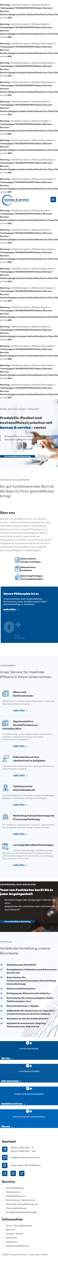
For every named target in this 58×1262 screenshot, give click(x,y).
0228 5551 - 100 (27, 1151)
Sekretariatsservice (15, 1196)
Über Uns (5, 1058)
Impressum (11, 1241)
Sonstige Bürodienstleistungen (21, 1212)
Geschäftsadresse (15, 1188)
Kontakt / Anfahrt (15, 1233)
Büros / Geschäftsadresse (19, 1225)
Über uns (5, 1126)
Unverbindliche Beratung (17, 456)
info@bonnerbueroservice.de (25, 1157)
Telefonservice (13, 1192)
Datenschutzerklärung (17, 1246)
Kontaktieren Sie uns (11, 1104)
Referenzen (11, 1237)
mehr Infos (9, 609)
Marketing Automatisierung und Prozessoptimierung (22, 1206)
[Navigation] (53, 199)
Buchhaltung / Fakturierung (20, 1200)
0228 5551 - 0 (26, 1147)
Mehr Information (10, 1081)
